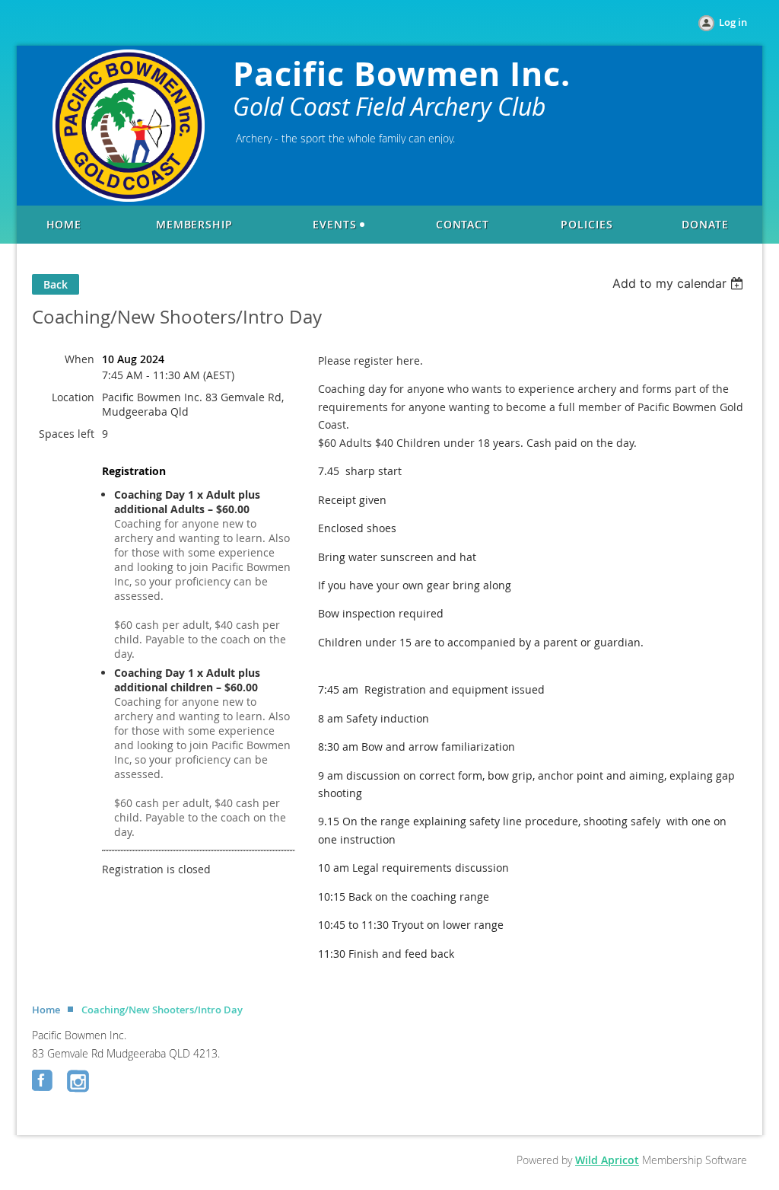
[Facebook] (44, 1082)
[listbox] (679, 283)
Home (46, 1009)
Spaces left (66, 433)
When (79, 359)
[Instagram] (79, 1082)
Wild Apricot (607, 1160)
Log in (733, 22)
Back (55, 284)
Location (73, 397)
